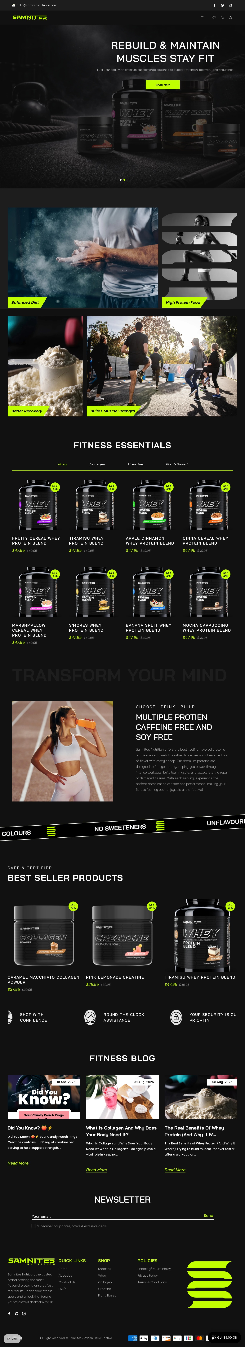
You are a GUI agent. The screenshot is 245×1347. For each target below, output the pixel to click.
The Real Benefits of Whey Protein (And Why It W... (194, 1131)
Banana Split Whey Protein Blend (149, 628)
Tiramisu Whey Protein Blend (86, 541)
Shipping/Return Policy (154, 1269)
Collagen (105, 1282)
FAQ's (62, 1289)
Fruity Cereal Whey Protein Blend (36, 541)
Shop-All (104, 1269)
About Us (65, 1275)
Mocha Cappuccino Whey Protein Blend (207, 628)
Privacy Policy (148, 1275)
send (208, 1215)
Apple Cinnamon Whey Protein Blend (150, 541)
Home (63, 1269)
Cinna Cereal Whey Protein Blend (206, 541)
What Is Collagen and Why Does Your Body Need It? (121, 1131)
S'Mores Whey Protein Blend (86, 628)
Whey (102, 1275)
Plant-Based (107, 1295)
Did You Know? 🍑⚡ (30, 1128)
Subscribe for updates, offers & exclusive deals (72, 1226)
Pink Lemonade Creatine (115, 977)
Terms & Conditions (152, 1282)
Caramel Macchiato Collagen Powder (44, 980)
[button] (202, 18)
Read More (18, 1163)
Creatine (104, 1289)
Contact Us (67, 1282)
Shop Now (163, 85)
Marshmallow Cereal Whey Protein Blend (29, 630)
